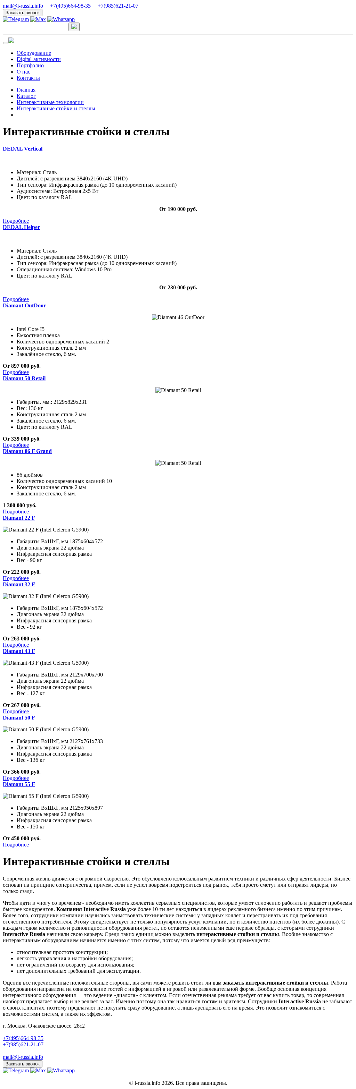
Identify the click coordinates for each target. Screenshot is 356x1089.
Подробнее (16, 221)
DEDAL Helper (21, 227)
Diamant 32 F (19, 584)
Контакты (28, 78)
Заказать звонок (23, 12)
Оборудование (34, 53)
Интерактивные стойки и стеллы (56, 108)
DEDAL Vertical (22, 149)
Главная (26, 90)
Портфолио (30, 65)
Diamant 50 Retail (24, 378)
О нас (23, 72)
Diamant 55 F (19, 784)
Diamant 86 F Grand (27, 451)
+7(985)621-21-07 (118, 6)
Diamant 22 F (19, 518)
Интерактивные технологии (50, 102)
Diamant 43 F (19, 651)
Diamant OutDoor (24, 305)
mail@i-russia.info (23, 6)
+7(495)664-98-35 (71, 6)
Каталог (26, 96)
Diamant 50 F (19, 718)
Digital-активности (39, 59)
